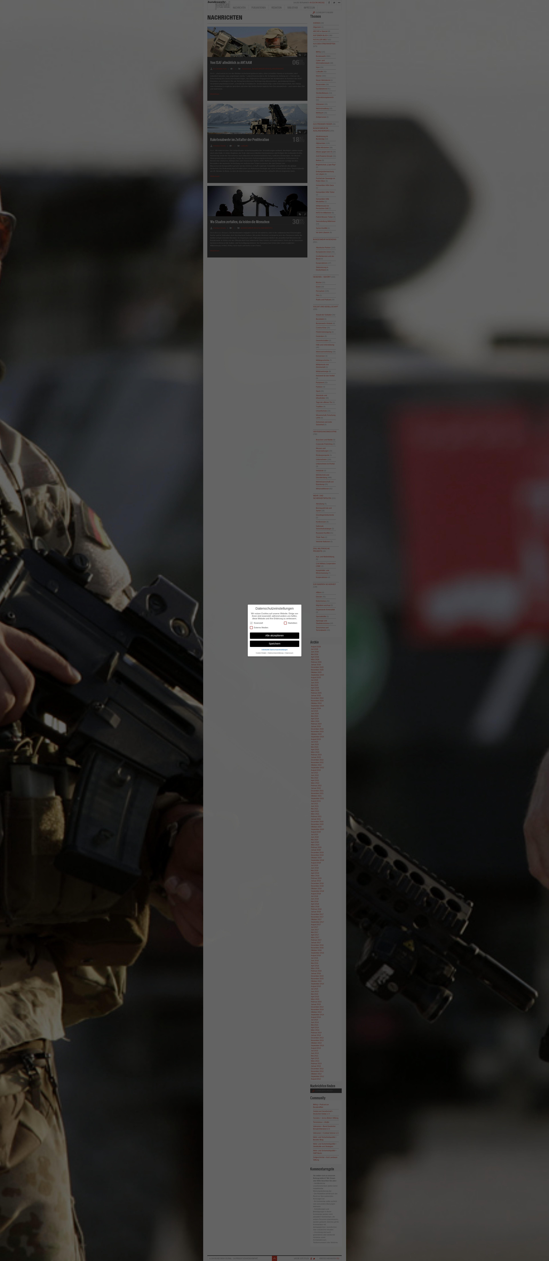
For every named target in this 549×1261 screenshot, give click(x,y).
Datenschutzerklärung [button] (276, 653)
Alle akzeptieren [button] (274, 635)
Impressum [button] (289, 653)
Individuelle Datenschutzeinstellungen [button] (275, 650)
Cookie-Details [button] (261, 653)
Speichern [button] (274, 643)
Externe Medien (261, 627)
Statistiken (292, 623)
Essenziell (258, 623)
